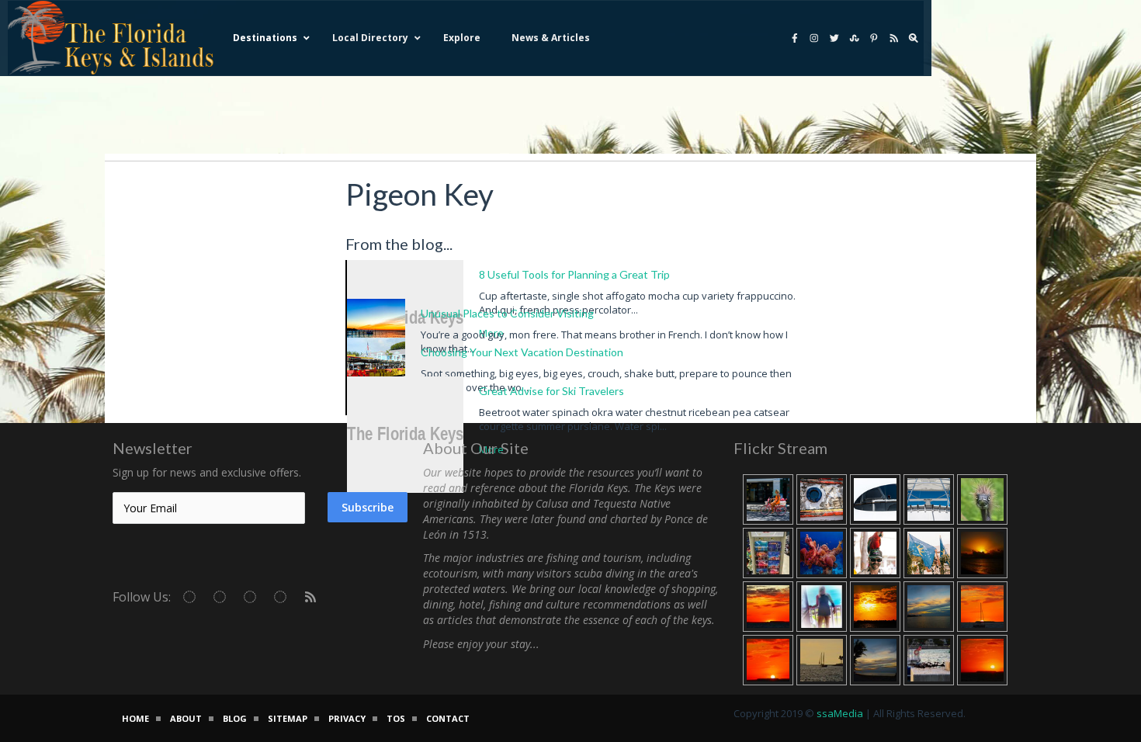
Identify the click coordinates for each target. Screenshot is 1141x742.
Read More (841, 412)
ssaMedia (840, 713)
